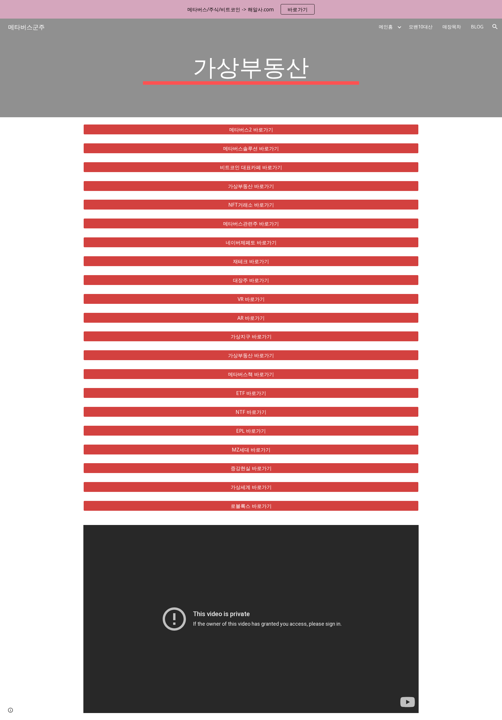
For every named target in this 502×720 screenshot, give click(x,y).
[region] (251, 9)
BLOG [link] (477, 27)
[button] (495, 27)
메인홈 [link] (386, 27)
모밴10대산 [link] (421, 27)
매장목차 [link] (451, 27)
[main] (251, 68)
